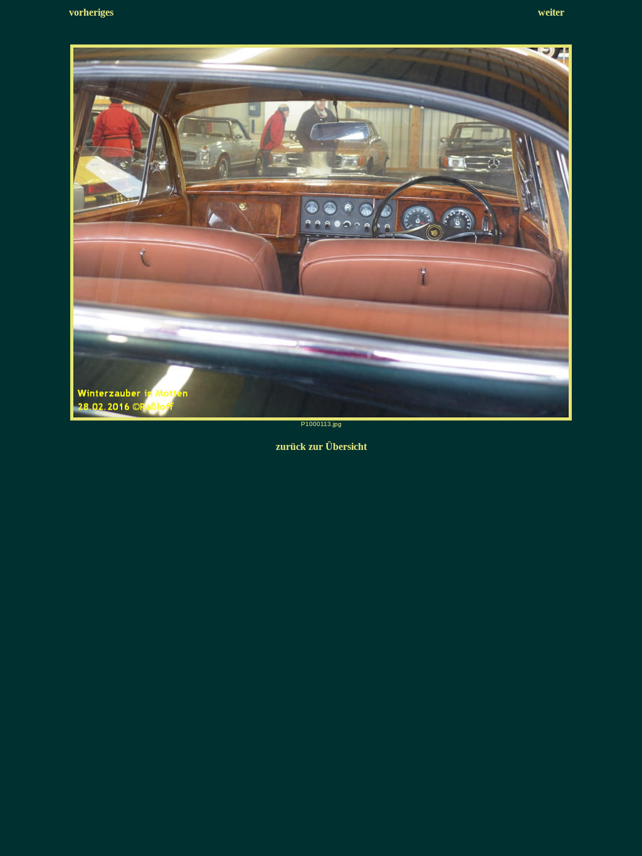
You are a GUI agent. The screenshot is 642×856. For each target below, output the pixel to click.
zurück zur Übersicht (321, 446)
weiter (551, 12)
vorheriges (91, 12)
